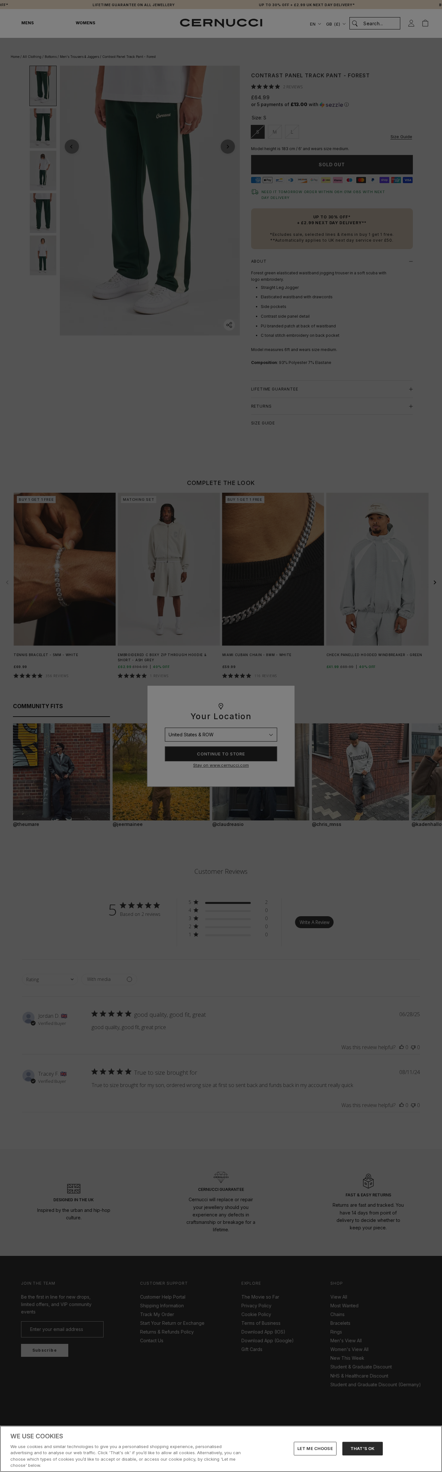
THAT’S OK (362, 1448)
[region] (221, 1449)
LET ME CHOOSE (315, 1448)
